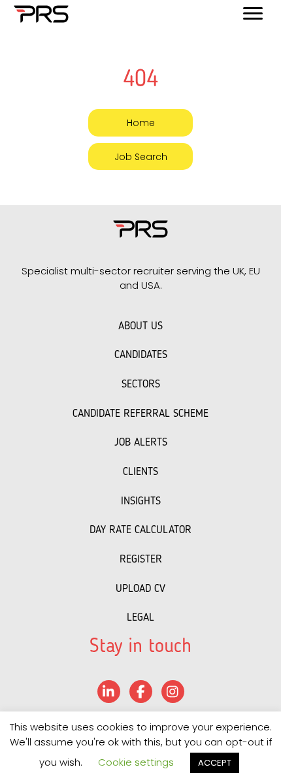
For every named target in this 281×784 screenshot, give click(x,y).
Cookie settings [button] (136, 762)
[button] (140, 122)
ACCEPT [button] (214, 763)
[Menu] (253, 14)
